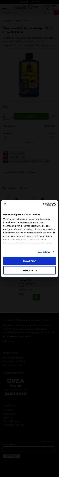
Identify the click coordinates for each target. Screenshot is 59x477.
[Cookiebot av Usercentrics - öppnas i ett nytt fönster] (43, 204)
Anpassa (28, 270)
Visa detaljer (44, 252)
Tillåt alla (29, 261)
